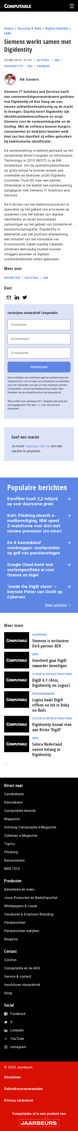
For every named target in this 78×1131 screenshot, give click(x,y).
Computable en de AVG (22, 968)
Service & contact (17, 976)
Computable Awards (20, 811)
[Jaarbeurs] (39, 1121)
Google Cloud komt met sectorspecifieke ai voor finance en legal (30, 569)
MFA (35, 654)
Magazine (12, 819)
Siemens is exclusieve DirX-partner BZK (50, 643)
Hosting (31, 277)
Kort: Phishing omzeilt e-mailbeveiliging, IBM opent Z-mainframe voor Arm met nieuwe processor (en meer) (34, 523)
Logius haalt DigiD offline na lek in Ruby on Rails (50, 705)
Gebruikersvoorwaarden (23, 1089)
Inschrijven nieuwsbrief (22, 985)
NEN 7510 (12, 869)
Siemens (43, 66)
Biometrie (12, 277)
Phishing (11, 852)
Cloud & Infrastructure (52, 674)
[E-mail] (8, 297)
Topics (9, 844)
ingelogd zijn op (37, 446)
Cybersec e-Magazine (20, 836)
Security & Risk (29, 28)
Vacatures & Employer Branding (29, 914)
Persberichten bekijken (21, 931)
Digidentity (13, 66)
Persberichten (15, 923)
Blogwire (11, 939)
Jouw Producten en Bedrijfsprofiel (30, 898)
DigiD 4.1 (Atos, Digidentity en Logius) (51, 682)
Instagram (18, 1047)
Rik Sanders (29, 79)
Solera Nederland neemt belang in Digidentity (47, 749)
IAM (7, 33)
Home (9, 28)
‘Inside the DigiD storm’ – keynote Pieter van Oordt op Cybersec (34, 591)
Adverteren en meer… (20, 889)
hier (39, 405)
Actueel (43, 60)
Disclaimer (12, 1077)
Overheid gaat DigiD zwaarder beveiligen (49, 663)
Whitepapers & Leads (20, 906)
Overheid (39, 634)
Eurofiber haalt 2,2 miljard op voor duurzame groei (32, 501)
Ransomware (14, 860)
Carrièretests (14, 794)
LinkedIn (17, 1030)
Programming (43, 693)
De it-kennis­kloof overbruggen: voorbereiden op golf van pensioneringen (33, 547)
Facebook (18, 1014)
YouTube (17, 1039)
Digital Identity (56, 28)
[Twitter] (24, 297)
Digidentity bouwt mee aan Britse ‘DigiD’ (52, 727)
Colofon (10, 960)
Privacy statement (18, 1100)
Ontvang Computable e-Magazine (30, 827)
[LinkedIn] (16, 297)
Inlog (8, 993)
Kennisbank (13, 802)
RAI (29, 66)
